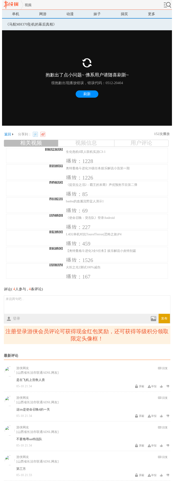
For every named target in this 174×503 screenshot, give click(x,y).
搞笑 (124, 14)
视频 (28, 5)
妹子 (97, 14)
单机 (15, 14)
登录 (16, 318)
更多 (151, 14)
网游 (42, 14)
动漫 (70, 14)
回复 (165, 368)
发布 (164, 318)
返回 (7, 134)
